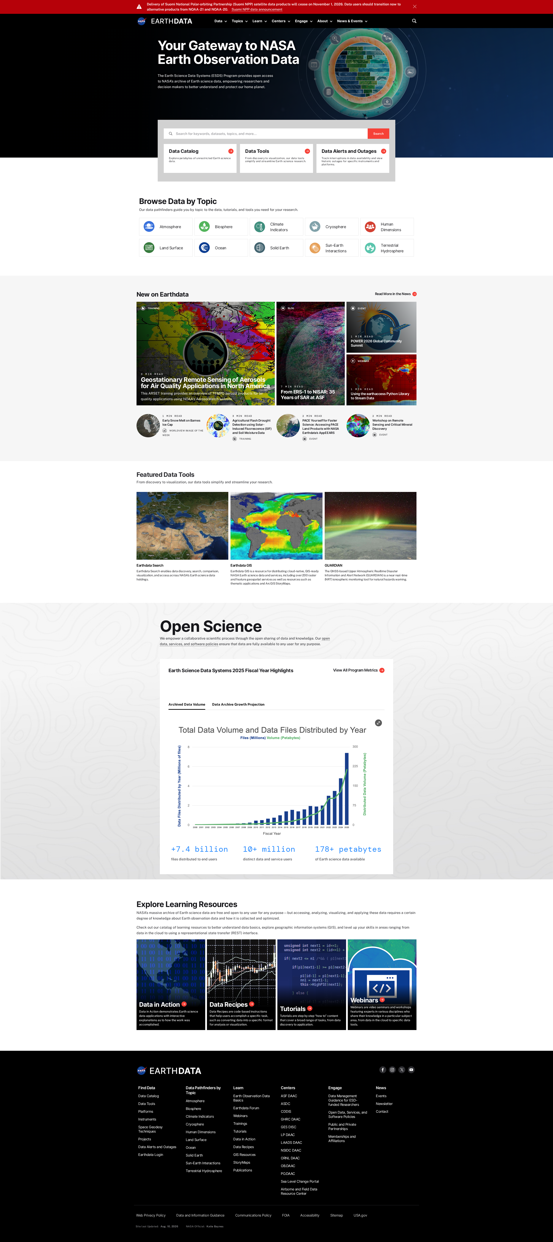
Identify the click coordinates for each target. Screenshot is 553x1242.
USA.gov (360, 1215)
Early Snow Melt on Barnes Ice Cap (181, 422)
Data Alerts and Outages (157, 1147)
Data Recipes (243, 1147)
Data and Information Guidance (200, 1215)
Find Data (146, 1088)
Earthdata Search (150, 565)
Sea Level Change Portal (300, 1181)
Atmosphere (170, 226)
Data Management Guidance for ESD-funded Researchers (343, 1100)
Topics (237, 21)
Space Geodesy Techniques (150, 1129)
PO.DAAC (288, 1173)
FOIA (285, 1215)
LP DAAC (288, 1135)
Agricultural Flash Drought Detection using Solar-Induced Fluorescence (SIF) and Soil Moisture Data (252, 427)
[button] (273, 781)
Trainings (240, 1123)
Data (218, 21)
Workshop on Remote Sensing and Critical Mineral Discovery (392, 424)
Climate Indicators (279, 227)
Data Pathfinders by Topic (203, 1090)
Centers (279, 21)
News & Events (350, 21)
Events (381, 1096)
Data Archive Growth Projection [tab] (238, 704)
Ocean (220, 248)
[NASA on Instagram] (392, 1069)
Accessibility (309, 1215)
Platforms (145, 1111)
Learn (257, 21)
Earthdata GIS (241, 565)
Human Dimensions (391, 227)
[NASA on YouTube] (411, 1069)
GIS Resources (244, 1154)
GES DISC (288, 1127)
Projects (144, 1139)
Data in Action (244, 1139)
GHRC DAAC (290, 1119)
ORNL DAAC (290, 1158)
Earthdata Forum (246, 1108)
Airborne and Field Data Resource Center (299, 1191)
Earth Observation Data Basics (251, 1098)
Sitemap (336, 1215)
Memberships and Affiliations (342, 1138)
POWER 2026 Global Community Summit (376, 343)
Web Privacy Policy (150, 1215)
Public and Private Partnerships (342, 1126)
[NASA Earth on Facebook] (382, 1069)
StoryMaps (241, 1162)
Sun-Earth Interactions (336, 248)
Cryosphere (336, 226)
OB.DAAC (288, 1166)
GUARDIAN (333, 565)
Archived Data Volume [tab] (186, 704)
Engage (301, 21)
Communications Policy (253, 1215)
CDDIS (286, 1111)
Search (378, 133)
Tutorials (239, 1131)
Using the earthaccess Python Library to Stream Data (380, 396)
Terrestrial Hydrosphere (392, 248)
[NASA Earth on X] (401, 1069)
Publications (242, 1170)
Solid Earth (279, 248)
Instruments (147, 1119)
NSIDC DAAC (291, 1150)
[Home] (171, 20)
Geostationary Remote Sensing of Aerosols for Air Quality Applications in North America (205, 383)
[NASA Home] (142, 21)
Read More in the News (393, 294)
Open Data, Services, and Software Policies (347, 1114)
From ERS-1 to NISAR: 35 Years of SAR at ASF (308, 394)
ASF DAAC (289, 1096)
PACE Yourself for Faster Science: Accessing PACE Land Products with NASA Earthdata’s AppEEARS (320, 427)
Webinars (240, 1116)
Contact (382, 1111)
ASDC (285, 1103)
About (322, 21)
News (381, 1088)
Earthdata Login (150, 1154)
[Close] (414, 7)
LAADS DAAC (291, 1142)
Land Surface (171, 248)
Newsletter (384, 1103)
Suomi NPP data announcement (257, 9)
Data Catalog (148, 1096)
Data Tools (146, 1103)
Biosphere (223, 226)
